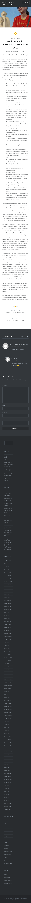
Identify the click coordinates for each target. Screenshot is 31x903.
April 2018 (6, 794)
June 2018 (6, 788)
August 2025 (7, 585)
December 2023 (8, 627)
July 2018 (6, 785)
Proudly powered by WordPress (11, 898)
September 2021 (8, 685)
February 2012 (7, 806)
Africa (5, 824)
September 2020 (8, 715)
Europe (6, 833)
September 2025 (8, 582)
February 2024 (7, 621)
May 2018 (6, 791)
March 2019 (7, 770)
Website (4, 420)
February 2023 (7, 651)
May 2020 (6, 727)
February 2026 (7, 572)
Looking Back (15, 38)
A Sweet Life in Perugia (8, 479)
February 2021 (7, 700)
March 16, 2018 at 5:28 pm (18, 360)
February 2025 (7, 600)
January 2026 (7, 575)
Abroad (6, 820)
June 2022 (6, 667)
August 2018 (7, 782)
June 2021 (6, 691)
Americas (6, 827)
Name (4, 405)
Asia (5, 830)
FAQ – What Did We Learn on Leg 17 (8, 457)
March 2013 (7, 800)
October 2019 (7, 749)
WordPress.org (8, 883)
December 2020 (8, 706)
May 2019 (6, 764)
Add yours (25, 336)
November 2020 (8, 709)
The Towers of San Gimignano (8, 474)
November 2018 (8, 779)
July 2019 (6, 758)
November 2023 (8, 630)
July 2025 (6, 588)
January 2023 (7, 654)
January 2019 (7, 776)
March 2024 (7, 618)
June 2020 (6, 724)
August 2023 (7, 639)
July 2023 (6, 642)
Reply (27, 344)
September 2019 (8, 752)
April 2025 (6, 594)
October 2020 (7, 712)
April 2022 (6, 670)
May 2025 (6, 591)
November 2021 (8, 679)
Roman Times (7, 500)
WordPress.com (16, 899)
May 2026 (6, 563)
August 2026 (7, 560)
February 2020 (7, 736)
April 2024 (6, 615)
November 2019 (8, 745)
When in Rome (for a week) (7, 469)
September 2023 (8, 636)
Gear (5, 842)
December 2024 (8, 606)
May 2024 (6, 612)
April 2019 (6, 767)
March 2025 (7, 597)
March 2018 (7, 797)
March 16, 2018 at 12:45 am (17, 346)
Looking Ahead (8, 851)
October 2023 (7, 633)
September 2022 (8, 657)
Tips (5, 857)
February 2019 (7, 773)
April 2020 (6, 730)
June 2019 (6, 761)
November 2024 (8, 609)
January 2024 (7, 624)
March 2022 (7, 673)
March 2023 (7, 648)
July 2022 (6, 663)
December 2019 (8, 742)
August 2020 (7, 718)
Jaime (12, 51)
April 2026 (6, 566)
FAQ (5, 836)
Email (4, 412)
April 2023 (6, 645)
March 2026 (7, 569)
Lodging (6, 848)
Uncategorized (8, 863)
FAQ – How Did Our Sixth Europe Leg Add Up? (8, 464)
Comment (5, 385)
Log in (5, 874)
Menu (26, 2)
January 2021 (7, 703)
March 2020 (7, 733)
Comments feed (8, 880)
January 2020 (7, 739)
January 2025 (7, 603)
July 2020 (6, 721)
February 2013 (7, 803)
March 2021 (7, 697)
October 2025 (7, 578)
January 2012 (7, 809)
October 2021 (7, 682)
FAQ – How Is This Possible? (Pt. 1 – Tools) (7, 547)
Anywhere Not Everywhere (8, 3)
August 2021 (7, 688)
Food (5, 839)
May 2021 (6, 694)
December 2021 (8, 676)
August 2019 (7, 755)
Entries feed (7, 877)
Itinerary (6, 845)
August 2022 (7, 660)
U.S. (5, 860)
